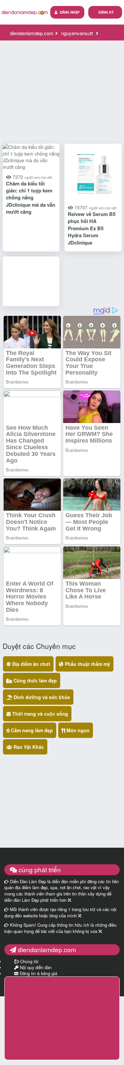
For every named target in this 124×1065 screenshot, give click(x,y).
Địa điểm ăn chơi (30, 664)
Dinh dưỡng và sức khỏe (41, 697)
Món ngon (77, 730)
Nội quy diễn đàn (35, 967)
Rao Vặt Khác (28, 747)
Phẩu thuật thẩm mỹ (86, 664)
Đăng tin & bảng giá (38, 973)
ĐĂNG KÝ (106, 12)
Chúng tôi (28, 961)
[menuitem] (105, 12)
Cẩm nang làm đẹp (31, 730)
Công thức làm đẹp (34, 680)
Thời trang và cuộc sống (39, 713)
